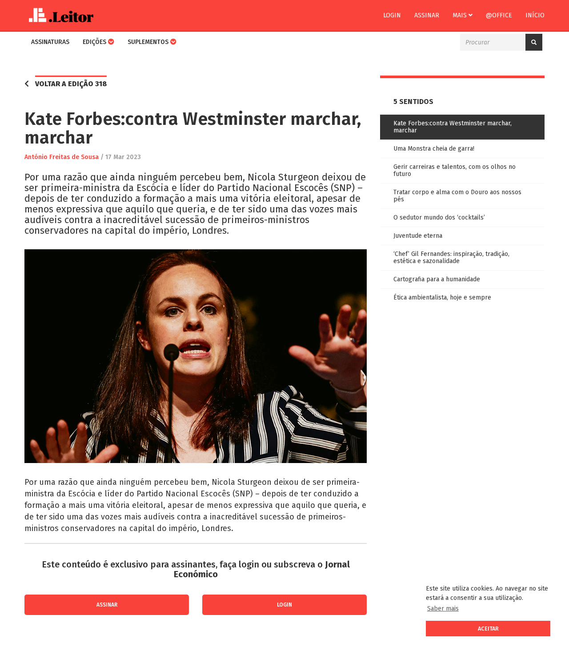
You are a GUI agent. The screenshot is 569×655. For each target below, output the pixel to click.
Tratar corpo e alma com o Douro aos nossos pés (457, 195)
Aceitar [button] (488, 628)
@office (499, 15)
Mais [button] (461, 15)
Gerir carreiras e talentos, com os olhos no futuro (454, 170)
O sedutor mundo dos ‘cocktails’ (439, 217)
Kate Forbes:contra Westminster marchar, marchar (452, 127)
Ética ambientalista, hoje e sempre (442, 297)
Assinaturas (50, 42)
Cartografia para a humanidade (436, 279)
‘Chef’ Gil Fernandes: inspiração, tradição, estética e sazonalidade (451, 257)
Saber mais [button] (443, 608)
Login (392, 15)
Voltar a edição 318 (71, 84)
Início (535, 15)
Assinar (426, 15)
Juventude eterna (417, 236)
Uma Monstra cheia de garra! (433, 148)
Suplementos (149, 42)
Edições (95, 42)
